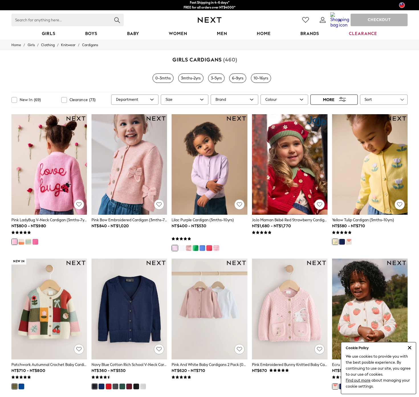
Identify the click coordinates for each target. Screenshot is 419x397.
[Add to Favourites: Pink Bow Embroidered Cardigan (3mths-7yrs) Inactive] (159, 204)
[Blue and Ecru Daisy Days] (28, 242)
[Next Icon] (209, 20)
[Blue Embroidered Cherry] (21, 386)
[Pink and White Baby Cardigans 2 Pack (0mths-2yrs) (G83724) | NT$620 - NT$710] (209, 309)
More (328, 99)
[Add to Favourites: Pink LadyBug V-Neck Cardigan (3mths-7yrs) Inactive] (79, 204)
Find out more (358, 380)
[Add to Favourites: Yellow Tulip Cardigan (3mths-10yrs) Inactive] (399, 204)
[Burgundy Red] (129, 386)
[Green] (122, 386)
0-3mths (163, 78)
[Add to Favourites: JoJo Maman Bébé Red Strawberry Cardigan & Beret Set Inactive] (319, 204)
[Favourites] (305, 20)
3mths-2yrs (191, 78)
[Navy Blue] (94, 386)
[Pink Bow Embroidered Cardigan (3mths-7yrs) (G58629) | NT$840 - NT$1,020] (129, 164)
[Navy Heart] (342, 242)
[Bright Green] (195, 248)
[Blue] (101, 386)
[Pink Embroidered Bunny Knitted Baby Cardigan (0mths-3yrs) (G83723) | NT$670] (290, 309)
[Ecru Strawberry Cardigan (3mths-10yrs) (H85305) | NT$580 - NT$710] (370, 309)
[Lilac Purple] (175, 248)
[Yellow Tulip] (335, 242)
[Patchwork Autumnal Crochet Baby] (14, 386)
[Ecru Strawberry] (349, 242)
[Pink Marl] (189, 248)
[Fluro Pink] (209, 248)
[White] (182, 248)
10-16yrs (261, 78)
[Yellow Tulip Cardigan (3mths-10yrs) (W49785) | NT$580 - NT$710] (370, 164)
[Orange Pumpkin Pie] (21, 242)
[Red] (108, 386)
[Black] (136, 386)
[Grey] (115, 386)
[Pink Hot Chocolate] (35, 242)
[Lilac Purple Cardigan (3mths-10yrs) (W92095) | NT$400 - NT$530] (209, 164)
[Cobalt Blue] (202, 248)
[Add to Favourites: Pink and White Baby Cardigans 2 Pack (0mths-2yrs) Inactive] (239, 349)
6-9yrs (237, 78)
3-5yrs (216, 78)
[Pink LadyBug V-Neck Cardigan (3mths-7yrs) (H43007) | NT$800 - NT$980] (49, 164)
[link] (322, 20)
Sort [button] (368, 99)
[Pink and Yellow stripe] (216, 248)
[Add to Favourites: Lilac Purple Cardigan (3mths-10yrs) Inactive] (239, 204)
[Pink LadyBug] (14, 242)
